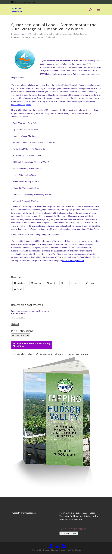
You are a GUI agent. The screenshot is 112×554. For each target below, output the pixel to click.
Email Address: (18, 313)
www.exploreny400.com (73, 260)
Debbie (16, 34)
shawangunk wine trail (46, 37)
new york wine (31, 37)
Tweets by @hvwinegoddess (23, 513)
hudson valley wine (40, 34)
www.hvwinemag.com (21, 104)
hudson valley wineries (58, 34)
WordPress (75, 550)
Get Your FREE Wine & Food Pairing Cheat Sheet (31, 344)
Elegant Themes (50, 550)
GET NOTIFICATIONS (20, 335)
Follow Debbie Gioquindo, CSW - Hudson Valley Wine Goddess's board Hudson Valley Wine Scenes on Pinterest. (78, 516)
